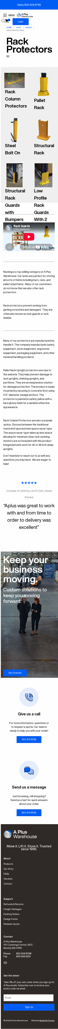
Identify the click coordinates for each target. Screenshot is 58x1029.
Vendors (8, 879)
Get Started (14, 673)
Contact (8, 884)
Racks (29, 27)
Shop (18, 27)
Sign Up (29, 1007)
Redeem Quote (12, 924)
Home (9, 27)
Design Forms (11, 919)
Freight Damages (12, 909)
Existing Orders (11, 914)
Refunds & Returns (13, 904)
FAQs (6, 874)
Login (20, 21)
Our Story (8, 869)
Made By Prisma (46, 1020)
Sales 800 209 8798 (29, 5)
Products (8, 864)
